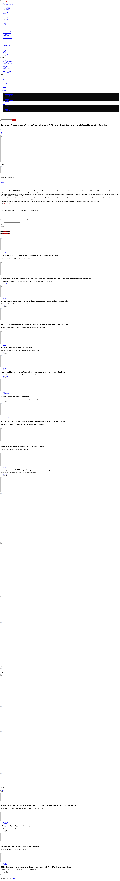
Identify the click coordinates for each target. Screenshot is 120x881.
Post (4, 88)
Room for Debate (7, 71)
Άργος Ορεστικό (9, 5)
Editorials (5, 62)
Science (5, 51)
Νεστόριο (7, 9)
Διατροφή (7, 18)
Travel (4, 55)
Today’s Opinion (7, 60)
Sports (4, 52)
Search (14, 120)
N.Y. (4, 84)
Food (4, 46)
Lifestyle (5, 49)
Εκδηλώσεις (8, 7)
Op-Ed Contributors (7, 65)
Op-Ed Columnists (7, 61)
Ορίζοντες (2, 182)
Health (4, 47)
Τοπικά (4, 3)
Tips (6, 15)
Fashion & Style (6, 45)
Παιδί (7, 19)
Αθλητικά (4, 251)
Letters (4, 67)
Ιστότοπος (2, 226)
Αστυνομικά (8, 8)
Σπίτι (7, 22)
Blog (4, 79)
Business (5, 80)
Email (1, 224)
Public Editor (6, 72)
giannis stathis (5, 376)
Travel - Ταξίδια (5, 822)
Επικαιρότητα (6, 12)
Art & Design (6, 77)
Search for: (2, 118)
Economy (5, 44)
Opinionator (6, 66)
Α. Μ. (4, 259)
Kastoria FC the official (9, 203)
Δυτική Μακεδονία (9, 10)
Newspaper (5, 85)
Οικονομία (5, 13)
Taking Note (6, 70)
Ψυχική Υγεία (8, 20)
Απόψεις (4, 23)
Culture (4, 82)
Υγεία (4, 14)
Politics (4, 50)
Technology (5, 54)
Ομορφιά (7, 17)
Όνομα (1, 221)
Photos (4, 87)
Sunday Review (6, 68)
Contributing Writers (8, 63)
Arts (4, 42)
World (4, 78)
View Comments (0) (5, 233)
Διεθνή (4, 24)
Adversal (15, 878)
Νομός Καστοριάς (9, 4)
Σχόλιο (2, 219)
